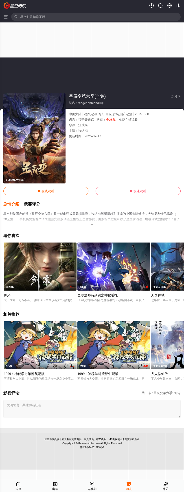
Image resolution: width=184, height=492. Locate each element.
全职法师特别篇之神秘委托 (97, 295)
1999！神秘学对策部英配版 (24, 374)
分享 (176, 96)
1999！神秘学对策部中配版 (97, 374)
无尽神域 (157, 295)
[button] (13, 204)
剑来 (7, 295)
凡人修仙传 (159, 374)
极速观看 (138, 191)
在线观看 (46, 191)
